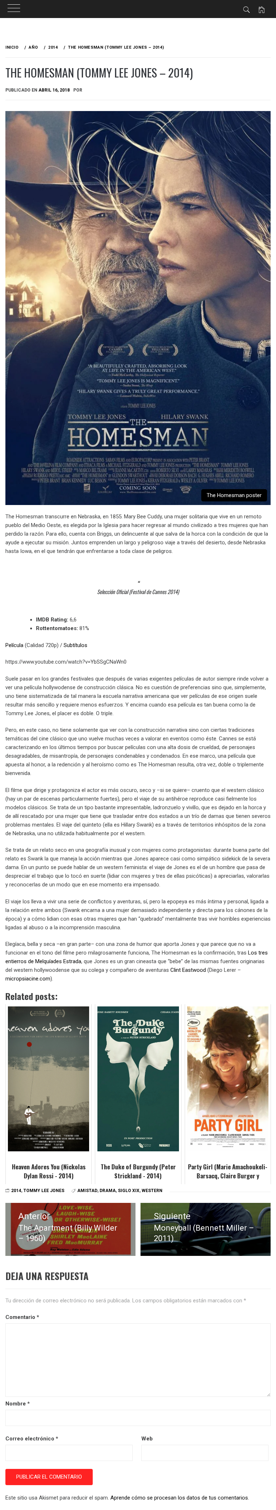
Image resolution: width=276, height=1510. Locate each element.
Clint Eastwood (188, 970)
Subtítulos (75, 645)
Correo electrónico (31, 1438)
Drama (108, 1190)
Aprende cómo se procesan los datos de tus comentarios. (179, 1497)
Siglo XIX (128, 1190)
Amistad (87, 1190)
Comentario (22, 1317)
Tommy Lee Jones (43, 1190)
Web (147, 1438)
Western (152, 1190)
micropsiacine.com (27, 978)
